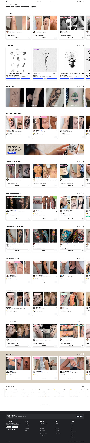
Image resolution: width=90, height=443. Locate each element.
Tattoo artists (27, 423)
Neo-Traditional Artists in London (15, 226)
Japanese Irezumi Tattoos (44, 425)
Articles (26, 430)
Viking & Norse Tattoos (43, 423)
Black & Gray (54, 105)
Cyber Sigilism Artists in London (14, 290)
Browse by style (10, 86)
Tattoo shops (27, 425)
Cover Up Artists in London (13, 193)
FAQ (71, 430)
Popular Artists (10, 354)
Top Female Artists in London (14, 113)
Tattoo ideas (27, 428)
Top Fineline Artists (11, 322)
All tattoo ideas (42, 435)
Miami (56, 426)
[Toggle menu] (83, 1)
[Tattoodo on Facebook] (15, 429)
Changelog (72, 425)
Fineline (14, 105)
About (72, 423)
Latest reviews (10, 386)
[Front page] (6, 1)
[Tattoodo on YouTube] (13, 429)
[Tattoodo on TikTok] (9, 429)
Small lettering (34, 105)
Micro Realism (74, 105)
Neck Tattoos (42, 428)
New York (57, 425)
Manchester (57, 430)
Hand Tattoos (42, 431)
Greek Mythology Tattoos (44, 426)
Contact (72, 428)
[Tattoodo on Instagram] (7, 429)
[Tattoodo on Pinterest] (11, 429)
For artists (78, 1)
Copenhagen (58, 431)
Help (71, 426)
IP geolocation (82, 441)
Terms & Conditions (74, 431)
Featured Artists (10, 14)
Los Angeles (57, 428)
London (57, 423)
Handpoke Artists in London (13, 161)
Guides (26, 431)
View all (78, 13)
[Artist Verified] (12, 31)
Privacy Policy (73, 433)
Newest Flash (9, 45)
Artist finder (27, 426)
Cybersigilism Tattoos (43, 433)
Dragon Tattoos (42, 430)
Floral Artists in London (12, 258)
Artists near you (58, 433)
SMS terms (72, 435)
